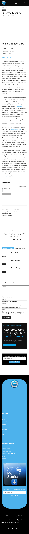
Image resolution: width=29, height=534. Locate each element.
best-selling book (16, 129)
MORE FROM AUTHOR (20, 248)
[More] (23, 19)
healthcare (20, 106)
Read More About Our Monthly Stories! (14, 356)
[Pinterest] (15, 19)
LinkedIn (6, 176)
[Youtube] (21, 239)
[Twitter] (8, 528)
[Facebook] (8, 19)
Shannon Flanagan (16, 268)
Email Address (6, 188)
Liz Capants (18, 212)
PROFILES (8, 7)
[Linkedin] (14, 239)
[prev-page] (3, 276)
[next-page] (5, 276)
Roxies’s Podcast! (7, 57)
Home (3, 7)
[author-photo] (14, 225)
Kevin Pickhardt (15, 260)
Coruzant (5, 15)
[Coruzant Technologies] (4, 3)
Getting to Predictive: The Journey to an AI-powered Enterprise (7, 213)
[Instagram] (11, 239)
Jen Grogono (14, 252)
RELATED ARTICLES (8, 248)
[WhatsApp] (19, 19)
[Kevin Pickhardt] (6, 262)
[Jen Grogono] (6, 254)
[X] (12, 19)
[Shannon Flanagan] (6, 270)
